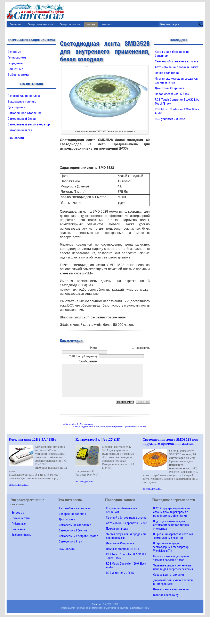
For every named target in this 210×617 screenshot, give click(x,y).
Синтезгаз (97, 604)
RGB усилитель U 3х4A (170, 119)
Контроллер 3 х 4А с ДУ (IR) (97, 439)
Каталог (91, 25)
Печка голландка (167, 73)
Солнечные (15, 69)
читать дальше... (19, 484)
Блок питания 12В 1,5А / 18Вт (32, 439)
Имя (93, 348)
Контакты (106, 25)
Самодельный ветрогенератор (29, 124)
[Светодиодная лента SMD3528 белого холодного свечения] (104, 68)
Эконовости (16, 138)
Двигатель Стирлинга (170, 88)
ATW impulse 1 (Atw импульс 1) (79, 424)
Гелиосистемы (17, 57)
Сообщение (88, 361)
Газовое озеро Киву (165, 595)
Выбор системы (18, 75)
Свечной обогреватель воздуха (176, 61)
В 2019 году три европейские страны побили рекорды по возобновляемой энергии (171, 512)
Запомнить (143, 347)
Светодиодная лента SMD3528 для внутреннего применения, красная (109, 426)
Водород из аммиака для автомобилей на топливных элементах (171, 524)
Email (81, 356)
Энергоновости (70, 24)
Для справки (16, 107)
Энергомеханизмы (40, 24)
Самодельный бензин (22, 119)
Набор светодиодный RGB (173, 94)
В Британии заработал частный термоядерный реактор (173, 536)
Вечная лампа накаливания (171, 589)
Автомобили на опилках (24, 96)
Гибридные (15, 63)
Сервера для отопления (168, 574)
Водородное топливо (22, 101)
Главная (15, 24)
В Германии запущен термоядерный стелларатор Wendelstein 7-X (170, 547)
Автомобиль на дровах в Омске (177, 67)
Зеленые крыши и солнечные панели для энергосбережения (173, 567)
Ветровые (14, 52)
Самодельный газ (20, 130)
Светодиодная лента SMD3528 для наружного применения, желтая (170, 442)
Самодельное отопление (25, 113)
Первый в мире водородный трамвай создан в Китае (171, 558)
